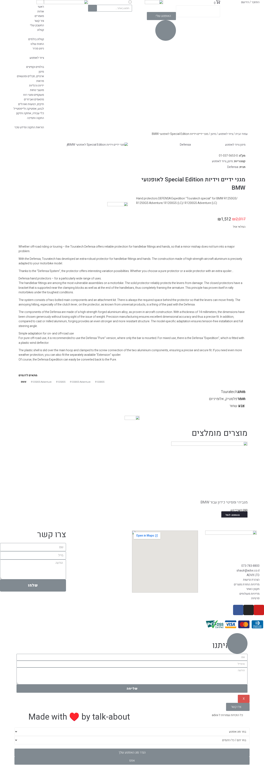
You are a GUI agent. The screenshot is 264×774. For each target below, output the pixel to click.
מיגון (213, 134)
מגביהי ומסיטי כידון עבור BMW (224, 502)
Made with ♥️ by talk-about (79, 717)
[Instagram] (248, 610)
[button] (161, 16)
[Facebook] (238, 610)
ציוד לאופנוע (225, 134)
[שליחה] (92, 8)
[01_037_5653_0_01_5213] (98, 145)
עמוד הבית (241, 134)
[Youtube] (259, 610)
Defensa (185, 145)
